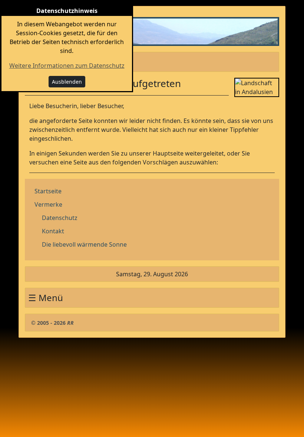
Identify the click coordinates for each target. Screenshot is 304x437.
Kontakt (53, 231)
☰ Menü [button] (45, 62)
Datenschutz (59, 218)
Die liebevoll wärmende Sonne (84, 244)
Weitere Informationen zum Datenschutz (67, 65)
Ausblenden (67, 81)
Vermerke (48, 204)
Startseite (48, 191)
